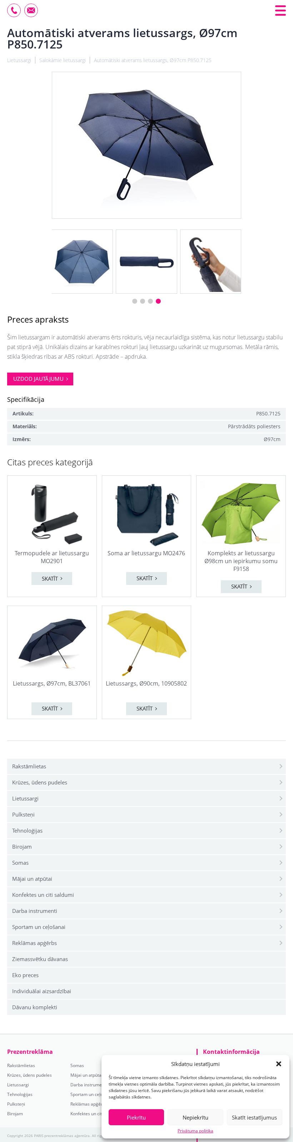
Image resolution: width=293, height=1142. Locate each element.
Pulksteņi (23, 814)
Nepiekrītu (195, 1117)
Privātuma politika (195, 1131)
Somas (20, 862)
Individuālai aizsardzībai (41, 991)
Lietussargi (25, 798)
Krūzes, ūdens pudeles (39, 782)
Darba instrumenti (34, 910)
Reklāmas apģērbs (34, 942)
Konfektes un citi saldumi (43, 894)
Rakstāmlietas (29, 766)
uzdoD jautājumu (38, 378)
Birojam (22, 846)
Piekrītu (136, 1117)
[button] (278, 1063)
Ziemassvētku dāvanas (40, 958)
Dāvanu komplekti (34, 1007)
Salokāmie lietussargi (62, 60)
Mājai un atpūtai (32, 878)
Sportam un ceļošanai (38, 926)
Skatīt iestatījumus (254, 1117)
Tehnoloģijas (27, 830)
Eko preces (25, 975)
